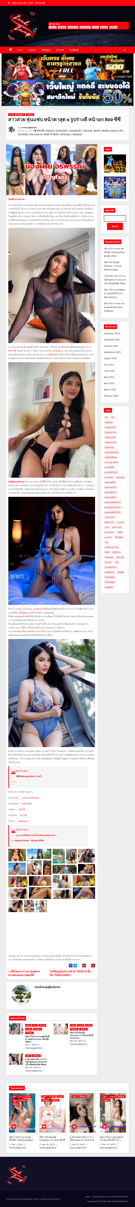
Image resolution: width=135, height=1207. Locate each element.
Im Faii (23, 815)
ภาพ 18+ (108, 537)
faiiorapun (23, 821)
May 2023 (109, 377)
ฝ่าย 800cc (23, 134)
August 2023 (110, 358)
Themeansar (55, 1199)
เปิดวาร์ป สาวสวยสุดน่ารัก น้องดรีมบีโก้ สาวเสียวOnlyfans (114, 293)
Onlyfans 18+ (110, 432)
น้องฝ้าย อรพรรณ (110, 130)
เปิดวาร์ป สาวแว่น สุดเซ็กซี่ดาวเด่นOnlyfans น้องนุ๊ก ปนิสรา (37, 1039)
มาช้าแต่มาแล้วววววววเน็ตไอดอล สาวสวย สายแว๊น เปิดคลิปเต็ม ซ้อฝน (36, 1062)
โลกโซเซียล (110, 582)
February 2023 (111, 395)
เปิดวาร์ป (120, 557)
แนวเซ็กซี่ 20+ (111, 567)
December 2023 (112, 333)
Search (109, 210)
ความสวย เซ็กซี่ (111, 462)
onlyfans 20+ (110, 442)
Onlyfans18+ (73, 27)
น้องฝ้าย (97, 130)
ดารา (20, 50)
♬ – (13, 781)
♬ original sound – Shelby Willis (28, 840)
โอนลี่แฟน (113, 27)
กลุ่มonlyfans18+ (112, 452)
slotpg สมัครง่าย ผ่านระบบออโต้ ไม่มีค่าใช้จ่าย (110, 1197)
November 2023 (112, 339)
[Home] (10, 50)
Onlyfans (52, 27)
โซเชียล (120, 572)
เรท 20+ (108, 562)
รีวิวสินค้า (54, 134)
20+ (113, 417)
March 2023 (110, 389)
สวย (106, 542)
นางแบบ (95, 27)
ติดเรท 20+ (109, 522)
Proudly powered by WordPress (19, 1199)
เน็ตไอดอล (62, 27)
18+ (106, 417)
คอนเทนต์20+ (110, 497)
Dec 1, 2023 (31, 1044)
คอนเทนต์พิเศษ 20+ (113, 502)
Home (87, 1197)
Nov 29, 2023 (76, 1041)
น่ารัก (107, 527)
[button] (17, 855)
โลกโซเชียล (110, 577)
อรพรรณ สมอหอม (30, 797)
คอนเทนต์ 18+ (111, 487)
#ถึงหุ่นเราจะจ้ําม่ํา (31, 835)
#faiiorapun (24, 776)
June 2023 (109, 370)
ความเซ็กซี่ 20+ (111, 472)
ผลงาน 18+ (117, 527)
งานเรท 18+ (110, 517)
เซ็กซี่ (107, 552)
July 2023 (109, 364)
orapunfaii (26, 803)
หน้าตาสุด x (65, 134)
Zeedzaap (109, 447)
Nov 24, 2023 (31, 1067)
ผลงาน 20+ (109, 532)
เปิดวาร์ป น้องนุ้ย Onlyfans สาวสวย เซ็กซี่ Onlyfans (81, 1035)
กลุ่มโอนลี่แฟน (111, 457)
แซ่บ (117, 562)
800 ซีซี (40, 130)
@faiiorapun (22, 770)
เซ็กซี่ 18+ (116, 552)
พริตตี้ (46, 134)
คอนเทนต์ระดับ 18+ (113, 507)
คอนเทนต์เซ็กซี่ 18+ (113, 512)
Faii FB (21, 809)
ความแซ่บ (109, 477)
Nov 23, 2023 (108, 1144)
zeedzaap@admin (29, 127)
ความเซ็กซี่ (109, 467)
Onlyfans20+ (85, 27)
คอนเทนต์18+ (110, 482)
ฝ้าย (121, 130)
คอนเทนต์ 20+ (111, 492)
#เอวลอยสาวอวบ (48, 835)
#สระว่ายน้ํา (36, 776)
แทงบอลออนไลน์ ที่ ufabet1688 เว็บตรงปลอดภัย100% (107, 1201)
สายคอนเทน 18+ (112, 547)
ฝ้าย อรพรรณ (36, 134)
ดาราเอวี (60, 50)
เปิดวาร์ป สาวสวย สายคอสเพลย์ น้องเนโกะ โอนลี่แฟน (114, 307)
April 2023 (109, 383)
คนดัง (28, 1025)
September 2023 (112, 352)
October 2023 (111, 346)
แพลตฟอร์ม (109, 572)
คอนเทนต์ (104, 27)
